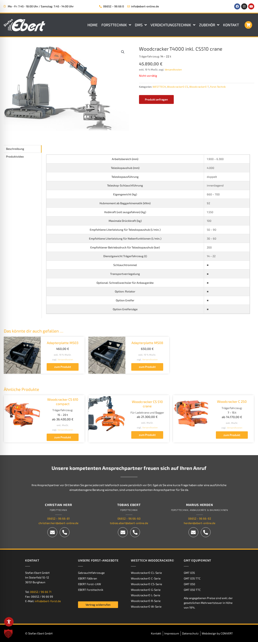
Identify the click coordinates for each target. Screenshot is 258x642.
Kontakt (231, 25)
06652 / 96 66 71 (40, 591)
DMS (139, 25)
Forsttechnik (114, 25)
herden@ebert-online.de (199, 523)
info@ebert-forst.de (48, 601)
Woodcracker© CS (177, 86)
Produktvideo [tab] (15, 156)
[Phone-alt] (65, 532)
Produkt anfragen (156, 99)
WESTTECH (159, 86)
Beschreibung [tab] (15, 148)
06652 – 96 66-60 (129, 518)
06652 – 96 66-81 (58, 518)
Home (92, 25)
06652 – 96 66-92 (199, 518)
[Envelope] (52, 532)
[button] (122, 52)
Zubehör (207, 25)
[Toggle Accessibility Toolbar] (9, 622)
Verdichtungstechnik (171, 25)
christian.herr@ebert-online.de (58, 523)
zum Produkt (62, 366)
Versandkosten (173, 69)
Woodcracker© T (199, 86)
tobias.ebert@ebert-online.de (129, 523)
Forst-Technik (218, 86)
